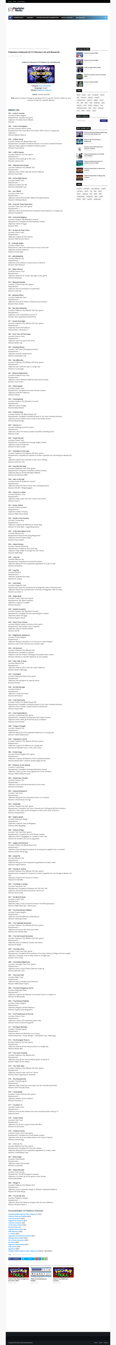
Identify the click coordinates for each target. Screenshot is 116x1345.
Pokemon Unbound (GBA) (91, 60)
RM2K (96, 196)
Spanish (89, 199)
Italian (78, 194)
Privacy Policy (21, 1)
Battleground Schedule (16, 1238)
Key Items (11, 1242)
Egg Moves (11, 1249)
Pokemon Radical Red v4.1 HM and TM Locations (94, 169)
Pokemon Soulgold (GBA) (91, 53)
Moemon (79, 105)
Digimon (90, 97)
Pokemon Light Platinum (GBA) (92, 67)
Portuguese (89, 196)
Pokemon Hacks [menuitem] (18, 17)
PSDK (100, 194)
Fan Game (80, 191)
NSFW (95, 194)
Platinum (96, 105)
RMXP (84, 199)
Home (9, 1)
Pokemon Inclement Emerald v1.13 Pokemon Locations (93, 147)
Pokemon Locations (14, 1223)
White (83, 110)
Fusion (101, 100)
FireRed (96, 100)
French (86, 191)
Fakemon (89, 100)
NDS (91, 194)
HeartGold (97, 103)
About (14, 1)
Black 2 (84, 95)
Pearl (85, 105)
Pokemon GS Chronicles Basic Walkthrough (92, 140)
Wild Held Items (13, 1231)
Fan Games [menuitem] (30, 17)
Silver (94, 108)
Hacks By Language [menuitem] (66, 17)
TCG (78, 110)
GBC (86, 103)
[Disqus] (41, 1307)
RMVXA (79, 199)
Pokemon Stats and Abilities (17, 1216)
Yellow (94, 110)
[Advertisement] (58, 32)
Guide (99, 191)
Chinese (79, 188)
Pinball (90, 105)
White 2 (88, 110)
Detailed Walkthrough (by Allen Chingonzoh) (23, 1214)
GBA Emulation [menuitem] (80, 17)
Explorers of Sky (81, 100)
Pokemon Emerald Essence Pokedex (39, 1280)
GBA (82, 103)
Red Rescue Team (82, 108)
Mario (103, 103)
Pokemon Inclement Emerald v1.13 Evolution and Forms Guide (93, 162)
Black (78, 95)
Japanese (85, 194)
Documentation (45, 86)
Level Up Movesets (14, 1219)
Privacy (106, 1342)
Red (102, 105)
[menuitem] (10, 18)
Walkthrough (97, 199)
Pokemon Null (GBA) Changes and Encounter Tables (18, 1280)
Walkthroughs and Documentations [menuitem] (48, 17)
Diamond (83, 97)
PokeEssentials (81, 196)
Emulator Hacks (19, 1342)
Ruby (90, 108)
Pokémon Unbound (44, 90)
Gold (91, 103)
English (103, 188)
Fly (10, 56)
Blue (89, 95)
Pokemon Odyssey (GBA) (91, 82)
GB (78, 103)
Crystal (102, 95)
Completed (95, 95)
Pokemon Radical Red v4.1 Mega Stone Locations (94, 176)
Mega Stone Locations (15, 1221)
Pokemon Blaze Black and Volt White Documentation (94, 155)
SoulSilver (100, 108)
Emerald (97, 97)
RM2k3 (101, 196)
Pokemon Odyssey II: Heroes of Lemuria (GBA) (95, 75)
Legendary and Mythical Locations (19, 1236)
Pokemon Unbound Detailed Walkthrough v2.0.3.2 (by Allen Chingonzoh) (95, 133)
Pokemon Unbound (17, 48)
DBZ (78, 97)
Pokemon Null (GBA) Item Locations (60, 1280)
